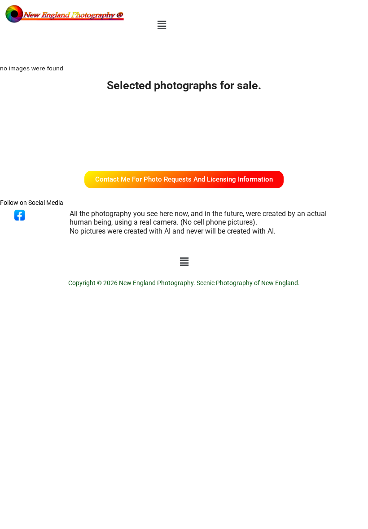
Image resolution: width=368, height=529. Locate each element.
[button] (161, 25)
